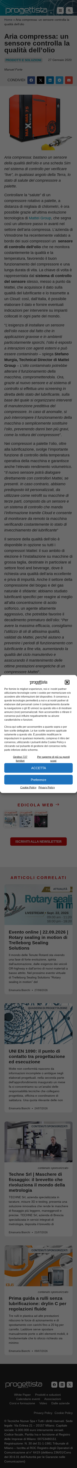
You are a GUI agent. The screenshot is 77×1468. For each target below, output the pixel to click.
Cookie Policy (28, 787)
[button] (67, 682)
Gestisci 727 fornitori (20, 758)
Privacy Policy (46, 787)
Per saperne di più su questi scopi (53, 758)
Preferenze (38, 779)
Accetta (38, 768)
